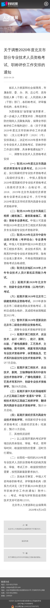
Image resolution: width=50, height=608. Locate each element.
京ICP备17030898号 (25, 604)
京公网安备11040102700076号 (27, 606)
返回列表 (25, 541)
